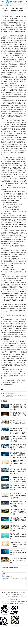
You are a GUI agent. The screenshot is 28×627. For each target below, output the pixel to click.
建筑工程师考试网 (14, 599)
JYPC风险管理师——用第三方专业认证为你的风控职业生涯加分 (18, 544)
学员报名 (8, 594)
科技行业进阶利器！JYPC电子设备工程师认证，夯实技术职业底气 (18, 407)
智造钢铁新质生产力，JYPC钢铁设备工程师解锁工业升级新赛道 (18, 504)
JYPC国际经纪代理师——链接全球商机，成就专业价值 (18, 463)
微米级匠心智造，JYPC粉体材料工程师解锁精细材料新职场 (18, 552)
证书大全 (23, 592)
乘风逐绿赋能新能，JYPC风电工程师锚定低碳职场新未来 (18, 536)
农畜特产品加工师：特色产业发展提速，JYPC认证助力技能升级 (18, 439)
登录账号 (11, 576)
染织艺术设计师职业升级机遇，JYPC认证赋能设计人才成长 (18, 561)
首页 (1, 5)
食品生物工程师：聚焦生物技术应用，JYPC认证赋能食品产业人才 (18, 471)
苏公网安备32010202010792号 (15, 603)
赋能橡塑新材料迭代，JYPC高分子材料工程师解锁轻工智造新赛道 (18, 496)
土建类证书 (17, 592)
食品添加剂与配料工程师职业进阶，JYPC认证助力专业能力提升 (18, 447)
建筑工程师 (10, 592)
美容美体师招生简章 (10, 393)
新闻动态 (6, 5)
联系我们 (19, 594)
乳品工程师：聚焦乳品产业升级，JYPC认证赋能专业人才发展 (18, 512)
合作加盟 (13, 594)
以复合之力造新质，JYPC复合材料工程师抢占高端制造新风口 (18, 520)
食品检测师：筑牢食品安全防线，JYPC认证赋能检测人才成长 (18, 488)
